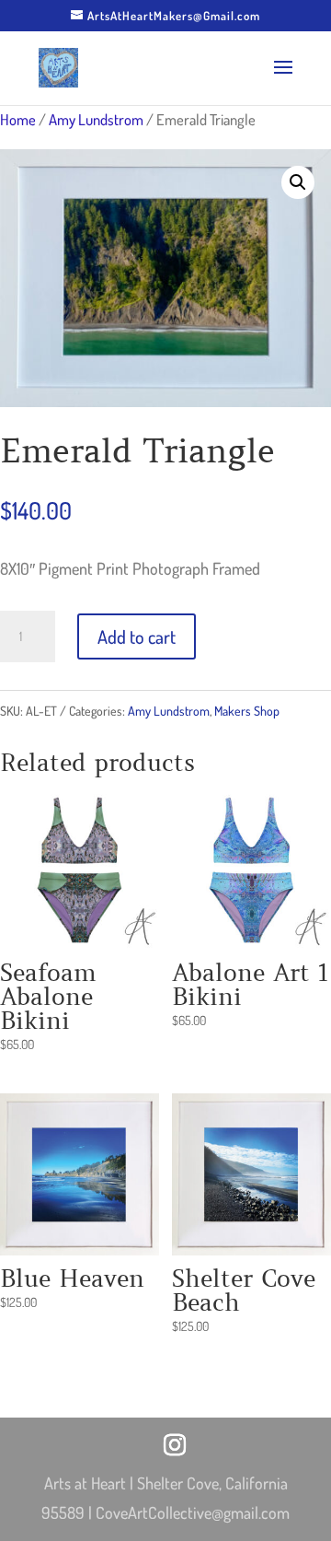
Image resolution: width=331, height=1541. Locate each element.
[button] (297, 182)
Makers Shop (247, 710)
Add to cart (136, 636)
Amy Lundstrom (96, 119)
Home (18, 119)
